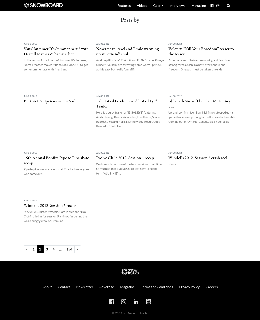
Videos (142, 6)
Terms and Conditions (157, 287)
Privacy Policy (189, 287)
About (47, 287)
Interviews (177, 6)
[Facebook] (212, 6)
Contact (64, 287)
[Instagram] (218, 6)
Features (124, 6)
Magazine (198, 6)
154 (69, 249)
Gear (157, 6)
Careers (212, 287)
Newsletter (84, 287)
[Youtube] (222, 3)
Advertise (106, 287)
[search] (228, 6)
